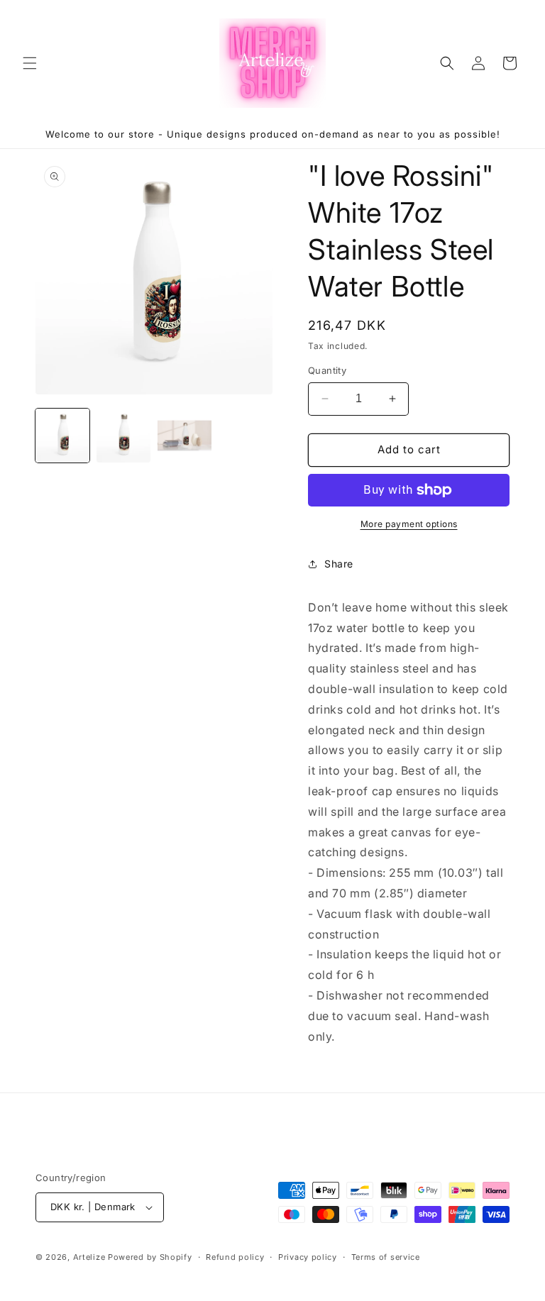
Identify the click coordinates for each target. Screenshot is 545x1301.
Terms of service (385, 1257)
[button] (29, 63)
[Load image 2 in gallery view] (123, 436)
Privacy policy (307, 1257)
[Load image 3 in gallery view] (184, 436)
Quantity (327, 370)
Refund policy (235, 1257)
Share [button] (338, 564)
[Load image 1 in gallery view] (62, 436)
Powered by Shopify (150, 1257)
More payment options (409, 524)
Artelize (89, 1257)
